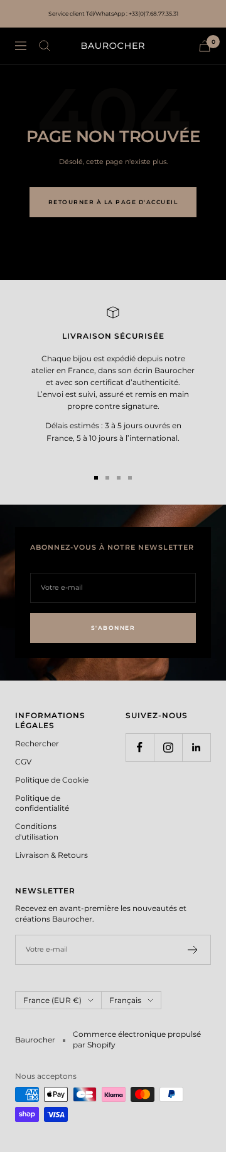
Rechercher (37, 743)
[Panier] (204, 46)
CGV (23, 761)
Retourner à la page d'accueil (113, 201)
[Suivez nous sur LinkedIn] (196, 747)
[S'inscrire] (193, 949)
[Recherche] (44, 45)
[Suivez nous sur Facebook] (140, 747)
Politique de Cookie (52, 779)
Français (125, 1000)
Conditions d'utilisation (36, 831)
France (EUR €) (52, 1000)
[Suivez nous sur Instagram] (168, 747)
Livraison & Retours (51, 855)
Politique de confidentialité (42, 803)
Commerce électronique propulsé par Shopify (137, 1039)
